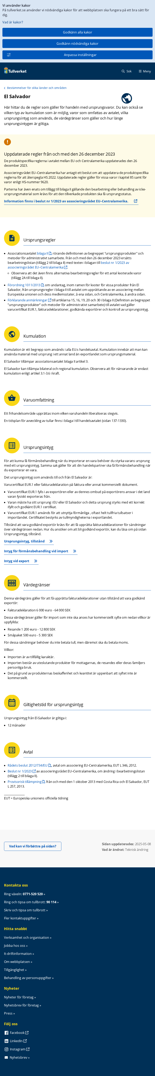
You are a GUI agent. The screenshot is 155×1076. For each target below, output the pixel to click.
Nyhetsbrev (18, 1057)
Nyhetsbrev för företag (21, 1005)
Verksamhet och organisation (26, 937)
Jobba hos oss (14, 945)
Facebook (17, 1032)
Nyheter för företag (19, 997)
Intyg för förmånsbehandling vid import (36, 551)
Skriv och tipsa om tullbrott (24, 910)
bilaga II (44, 253)
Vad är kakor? (12, 22)
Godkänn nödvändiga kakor (77, 43)
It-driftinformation (18, 953)
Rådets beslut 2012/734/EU (29, 765)
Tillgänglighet (14, 970)
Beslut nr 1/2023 (20, 771)
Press (8, 1013)
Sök (129, 71)
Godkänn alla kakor (77, 32)
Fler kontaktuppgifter (20, 918)
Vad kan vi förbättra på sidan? (35, 846)
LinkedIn (16, 1041)
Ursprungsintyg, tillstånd (24, 541)
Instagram (18, 1049)
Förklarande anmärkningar (27, 300)
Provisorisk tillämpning (26, 781)
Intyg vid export (16, 561)
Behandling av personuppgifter (27, 978)
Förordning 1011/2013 (26, 285)
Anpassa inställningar (80, 55)
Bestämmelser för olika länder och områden (37, 88)
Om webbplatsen (17, 961)
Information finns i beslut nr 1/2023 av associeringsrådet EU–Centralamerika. (66, 201)
